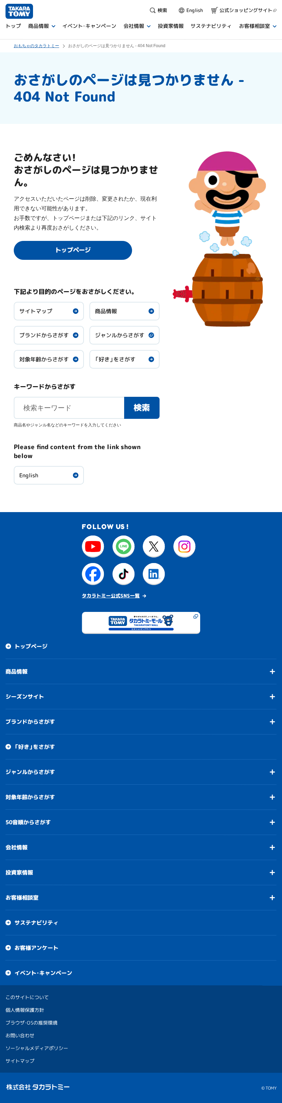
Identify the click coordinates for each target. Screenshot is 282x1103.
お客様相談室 (22, 897)
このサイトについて (27, 997)
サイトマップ (35, 311)
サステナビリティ (36, 922)
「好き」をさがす (115, 359)
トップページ (30, 646)
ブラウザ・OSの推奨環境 (31, 1022)
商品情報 (106, 311)
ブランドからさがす (44, 335)
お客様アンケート (36, 948)
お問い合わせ (20, 1035)
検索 (142, 407)
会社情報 (17, 847)
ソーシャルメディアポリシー (37, 1048)
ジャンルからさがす (119, 335)
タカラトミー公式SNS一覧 (111, 595)
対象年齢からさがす (44, 359)
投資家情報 (19, 872)
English (28, 475)
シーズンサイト (25, 696)
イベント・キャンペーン (43, 973)
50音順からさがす (28, 822)
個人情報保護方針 (25, 1010)
